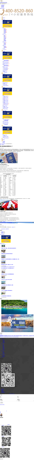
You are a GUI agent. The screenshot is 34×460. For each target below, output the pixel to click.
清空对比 (3, 404)
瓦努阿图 (5, 47)
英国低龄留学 (3, 392)
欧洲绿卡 (20, 335)
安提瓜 (5, 32)
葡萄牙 (5, 36)
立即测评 (2, 402)
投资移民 (2, 390)
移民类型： (18, 399)
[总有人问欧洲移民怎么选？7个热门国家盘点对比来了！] (8, 266)
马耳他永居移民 (6, 68)
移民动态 (2, 232)
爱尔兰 (3, 66)
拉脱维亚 (5, 38)
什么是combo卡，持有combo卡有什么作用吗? (6, 279)
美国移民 (6, 335)
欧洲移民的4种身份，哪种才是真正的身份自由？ (7, 253)
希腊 (4, 35)
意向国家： (1, 399)
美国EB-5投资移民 (6, 60)
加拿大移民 (13, 335)
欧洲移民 (2, 335)
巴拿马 (5, 33)
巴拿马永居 (2, 6)
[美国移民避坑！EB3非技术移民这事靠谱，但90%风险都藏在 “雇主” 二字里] (3, 257)
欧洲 (1, 343)
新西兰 (5, 46)
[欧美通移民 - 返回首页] (1, 1)
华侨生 (27, 335)
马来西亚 (4, 353)
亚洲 (1, 350)
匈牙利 (3, 349)
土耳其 (3, 348)
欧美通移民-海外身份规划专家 (3, 2)
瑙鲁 (3, 105)
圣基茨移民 (2, 5)
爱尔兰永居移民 (6, 67)
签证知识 (9, 335)
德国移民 (2, 389)
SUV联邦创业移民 (6, 62)
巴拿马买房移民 (6, 85)
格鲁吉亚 (4, 106)
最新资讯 (1, 243)
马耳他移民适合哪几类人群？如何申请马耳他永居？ (6, 222)
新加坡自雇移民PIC (6, 63)
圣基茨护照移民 (6, 96)
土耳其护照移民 (6, 104)
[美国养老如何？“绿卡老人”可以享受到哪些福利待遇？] (3, 272)
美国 (4, 28)
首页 (0, 143)
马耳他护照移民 (6, 69)
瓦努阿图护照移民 (6, 103)
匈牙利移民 (5, 70)
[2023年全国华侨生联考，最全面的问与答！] (3, 294)
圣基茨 (5, 31)
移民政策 (2, 231)
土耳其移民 (30, 335)
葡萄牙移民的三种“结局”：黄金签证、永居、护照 (7, 264)
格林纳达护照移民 (6, 100)
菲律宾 (5, 44)
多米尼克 (5, 30)
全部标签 (1, 334)
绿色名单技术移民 (6, 123)
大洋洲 (3, 45)
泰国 (4, 43)
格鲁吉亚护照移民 (6, 107)
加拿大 (5, 29)
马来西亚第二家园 (6, 136)
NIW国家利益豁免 (6, 120)
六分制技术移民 (6, 124)
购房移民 (17, 335)
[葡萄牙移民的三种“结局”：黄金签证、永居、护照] (3, 263)
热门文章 (3, 243)
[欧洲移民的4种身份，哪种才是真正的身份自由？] (3, 252)
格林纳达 (4, 99)
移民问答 (4, 143)
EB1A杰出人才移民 (6, 119)
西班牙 (5, 39)
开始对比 (1, 404)
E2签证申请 (4, 221)
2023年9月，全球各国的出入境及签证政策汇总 (6, 290)
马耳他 (5, 37)
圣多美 (5, 49)
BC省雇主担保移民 (6, 122)
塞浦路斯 (5, 40)
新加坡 (5, 42)
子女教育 (24, 335)
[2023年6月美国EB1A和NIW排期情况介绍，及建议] (3, 283)
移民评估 (4, 142)
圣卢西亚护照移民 (6, 97)
